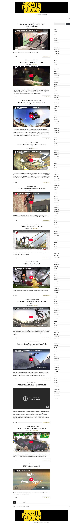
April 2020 (55, 196)
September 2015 (57, 316)
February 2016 (56, 305)
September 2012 (57, 395)
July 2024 (55, 84)
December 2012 (56, 389)
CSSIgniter (47, 522)
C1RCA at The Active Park (31, 264)
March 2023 (56, 119)
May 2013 (55, 378)
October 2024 (56, 77)
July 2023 (55, 110)
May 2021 (55, 167)
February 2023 (56, 121)
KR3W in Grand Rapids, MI (31, 466)
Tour (30, 463)
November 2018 (56, 233)
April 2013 (55, 380)
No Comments (34, 28)
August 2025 (56, 55)
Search (68, 23)
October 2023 (56, 104)
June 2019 (55, 218)
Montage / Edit (32, 60)
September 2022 (57, 132)
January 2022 (56, 150)
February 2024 (56, 95)
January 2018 (56, 255)
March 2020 (56, 198)
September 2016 (57, 290)
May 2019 (55, 220)
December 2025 (56, 47)
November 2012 (56, 391)
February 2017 (56, 279)
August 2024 (56, 82)
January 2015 (56, 334)
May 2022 (55, 141)
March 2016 (56, 303)
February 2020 (56, 200)
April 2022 (55, 143)
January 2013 (56, 387)
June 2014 (55, 349)
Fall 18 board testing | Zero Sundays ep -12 (31, 103)
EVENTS (27, 18)
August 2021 (56, 161)
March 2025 (56, 66)
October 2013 (56, 367)
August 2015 (56, 319)
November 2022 (56, 128)
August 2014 (56, 345)
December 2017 (56, 257)
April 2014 (55, 354)
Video (37, 60)
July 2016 (55, 294)
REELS (14, 18)
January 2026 (56, 44)
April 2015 (55, 327)
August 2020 (56, 187)
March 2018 (56, 251)
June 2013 (55, 376)
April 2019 (55, 222)
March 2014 (56, 356)
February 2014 (56, 358)
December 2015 (56, 310)
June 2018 (55, 244)
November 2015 (56, 312)
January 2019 (56, 229)
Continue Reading (46, 56)
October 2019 (56, 209)
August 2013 (56, 371)
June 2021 (55, 165)
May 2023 (55, 115)
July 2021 (55, 163)
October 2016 (56, 288)
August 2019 (56, 213)
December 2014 (56, 336)
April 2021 (55, 169)
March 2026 (56, 40)
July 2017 (55, 268)
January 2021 (56, 176)
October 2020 (56, 183)
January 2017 (56, 281)
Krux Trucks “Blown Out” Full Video (31, 62)
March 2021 (56, 172)
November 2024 (56, 75)
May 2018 (55, 246)
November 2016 (56, 286)
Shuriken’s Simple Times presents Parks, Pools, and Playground (32, 345)
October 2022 (56, 130)
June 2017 (55, 270)
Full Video (27, 60)
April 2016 (55, 301)
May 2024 (55, 88)
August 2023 (56, 108)
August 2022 (56, 134)
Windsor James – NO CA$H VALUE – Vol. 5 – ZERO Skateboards (31, 25)
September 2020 (57, 185)
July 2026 (55, 31)
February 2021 (56, 174)
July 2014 (55, 347)
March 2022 (56, 145)
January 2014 (56, 360)
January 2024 (56, 97)
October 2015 (56, 314)
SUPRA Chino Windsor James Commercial (31, 189)
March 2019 (56, 224)
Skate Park (36, 100)
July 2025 (55, 58)
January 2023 (56, 123)
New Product (30, 100)
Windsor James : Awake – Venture (32, 226)
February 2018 (56, 253)
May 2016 (55, 299)
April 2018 (55, 248)
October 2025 (56, 51)
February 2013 (56, 384)
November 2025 (56, 49)
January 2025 (56, 71)
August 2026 (56, 29)
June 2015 (55, 323)
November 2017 (56, 259)
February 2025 (56, 69)
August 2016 (56, 292)
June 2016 (55, 297)
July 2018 (55, 242)
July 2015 (55, 321)
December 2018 (56, 231)
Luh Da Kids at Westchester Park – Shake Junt (32, 428)
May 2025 (55, 62)
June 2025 (55, 60)
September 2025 (57, 53)
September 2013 (57, 369)
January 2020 (56, 202)
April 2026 (55, 38)
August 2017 (56, 266)
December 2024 (56, 73)
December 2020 (56, 178)
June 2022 (55, 139)
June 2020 (55, 191)
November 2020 (56, 180)
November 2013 (56, 365)
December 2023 (56, 99)
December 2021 (56, 152)
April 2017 (55, 275)
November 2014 (56, 338)
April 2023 (55, 117)
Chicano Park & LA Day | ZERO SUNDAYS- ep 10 (31, 146)
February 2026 (56, 42)
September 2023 (57, 106)
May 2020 (55, 194)
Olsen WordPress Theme (38, 522)
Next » (23, 502)
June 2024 (55, 86)
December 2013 (56, 362)
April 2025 (55, 64)
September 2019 (57, 211)
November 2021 (56, 154)
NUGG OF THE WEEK (21, 18)
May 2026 (55, 36)
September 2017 (57, 264)
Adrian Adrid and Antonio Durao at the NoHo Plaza (31, 302)
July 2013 (55, 373)
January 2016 (56, 308)
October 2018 (56, 235)
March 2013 (56, 382)
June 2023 (55, 112)
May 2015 (55, 325)
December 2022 (56, 126)
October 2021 (56, 156)
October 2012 (56, 393)
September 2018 (57, 237)
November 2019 (56, 207)
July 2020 (55, 189)
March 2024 (56, 93)
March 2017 (56, 277)
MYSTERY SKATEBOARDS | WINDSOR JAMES (31, 385)
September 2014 (57, 343)
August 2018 (56, 240)
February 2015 (56, 332)
